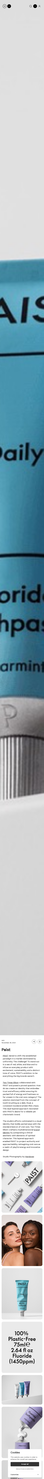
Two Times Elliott (11, 1082)
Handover (29, 1156)
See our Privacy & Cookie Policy (25, 1469)
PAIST (5, 1056)
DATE (3, 1040)
